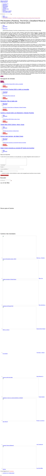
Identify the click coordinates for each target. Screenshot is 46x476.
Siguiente (2, 82)
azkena (1, 76)
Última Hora (5, 28)
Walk (4, 25)
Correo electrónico (4, 169)
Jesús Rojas (5, 91)
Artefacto (4, 7)
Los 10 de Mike (6, 8)
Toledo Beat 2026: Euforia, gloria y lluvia (12, 124)
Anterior (2, 81)
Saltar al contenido (4, 0)
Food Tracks (5, 6)
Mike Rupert (5, 103)
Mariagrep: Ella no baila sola (8, 101)
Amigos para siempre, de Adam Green (11, 136)
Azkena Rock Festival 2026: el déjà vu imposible (14, 89)
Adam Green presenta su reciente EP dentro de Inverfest (17, 148)
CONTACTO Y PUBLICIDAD (8, 473)
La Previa (5, 109)
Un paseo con (5, 3)
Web (1, 171)
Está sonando (5, 5)
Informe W (5, 4)
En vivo (4, 9)
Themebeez (11, 471)
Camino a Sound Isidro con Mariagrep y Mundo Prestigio (17, 113)
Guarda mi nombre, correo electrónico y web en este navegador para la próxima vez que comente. (21, 173)
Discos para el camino (7, 10)
